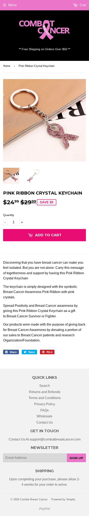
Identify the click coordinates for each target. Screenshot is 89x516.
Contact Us (44, 422)
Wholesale (44, 416)
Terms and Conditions (45, 398)
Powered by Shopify (63, 499)
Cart (82, 5)
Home (6, 65)
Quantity (8, 215)
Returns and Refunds (44, 392)
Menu (12, 5)
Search (44, 385)
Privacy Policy (44, 404)
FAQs (44, 410)
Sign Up (76, 458)
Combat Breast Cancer (33, 499)
